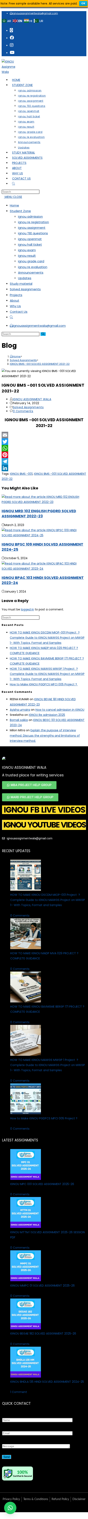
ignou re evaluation (32, 267)
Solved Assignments (25, 289)
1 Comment (18, 1392)
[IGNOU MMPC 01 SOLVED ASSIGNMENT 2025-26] (25, 1280)
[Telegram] (44, 461)
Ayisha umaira (20, 710)
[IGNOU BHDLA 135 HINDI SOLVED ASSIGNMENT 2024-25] (25, 1376)
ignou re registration (33, 222)
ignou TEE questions (33, 233)
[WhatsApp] (44, 448)
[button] (10, 1508)
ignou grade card (31, 261)
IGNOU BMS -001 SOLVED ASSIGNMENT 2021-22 (40, 364)
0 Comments (23, 411)
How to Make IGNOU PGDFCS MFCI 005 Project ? (44, 684)
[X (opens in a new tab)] (11, 30)
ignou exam (27, 250)
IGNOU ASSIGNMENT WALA (32, 399)
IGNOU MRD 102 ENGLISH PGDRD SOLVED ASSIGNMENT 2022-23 (39, 513)
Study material (21, 283)
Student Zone (20, 211)
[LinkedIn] (44, 468)
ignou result (27, 255)
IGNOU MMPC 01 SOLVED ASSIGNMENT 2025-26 (42, 1285)
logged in (27, 609)
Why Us (15, 306)
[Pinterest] (44, 455)
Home (14, 205)
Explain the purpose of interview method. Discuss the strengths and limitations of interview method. (45, 735)
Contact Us (18, 311)
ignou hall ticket (30, 244)
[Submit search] (43, 334)
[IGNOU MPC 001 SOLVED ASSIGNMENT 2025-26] (25, 1179)
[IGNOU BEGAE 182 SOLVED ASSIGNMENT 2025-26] (25, 1328)
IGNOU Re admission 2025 (47, 715)
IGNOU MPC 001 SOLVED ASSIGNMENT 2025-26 (42, 1184)
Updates (24, 278)
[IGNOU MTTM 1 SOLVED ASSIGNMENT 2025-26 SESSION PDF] (25, 1227)
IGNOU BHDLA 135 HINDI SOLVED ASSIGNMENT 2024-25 (47, 1382)
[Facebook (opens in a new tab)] (12, 38)
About (14, 300)
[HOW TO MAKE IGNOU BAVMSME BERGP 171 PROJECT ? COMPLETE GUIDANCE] (25, 1001)
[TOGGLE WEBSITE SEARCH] (13, 184)
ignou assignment (31, 227)
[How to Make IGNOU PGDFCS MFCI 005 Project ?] (25, 1113)
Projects (16, 295)
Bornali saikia (19, 720)
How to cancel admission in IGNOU (59, 710)
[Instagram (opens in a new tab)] (12, 45)
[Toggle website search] (11, 317)
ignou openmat (30, 239)
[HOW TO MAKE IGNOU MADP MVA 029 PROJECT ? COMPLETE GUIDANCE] (25, 948)
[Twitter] (44, 441)
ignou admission (30, 216)
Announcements (30, 272)
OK (83, 3)
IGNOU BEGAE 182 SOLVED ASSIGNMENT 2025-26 (43, 1333)
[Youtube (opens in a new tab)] (12, 52)
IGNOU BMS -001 (21, 474)
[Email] (44, 435)
